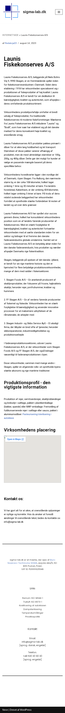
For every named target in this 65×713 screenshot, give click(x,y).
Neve (5, 709)
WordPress (26, 709)
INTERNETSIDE (10, 35)
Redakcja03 (11, 43)
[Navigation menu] (59, 12)
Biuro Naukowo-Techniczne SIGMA (31, 561)
